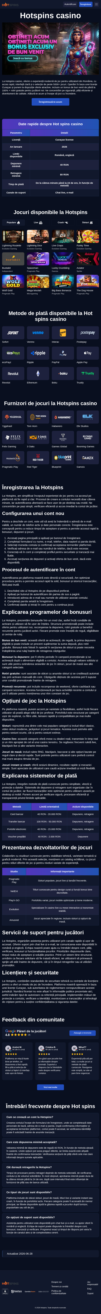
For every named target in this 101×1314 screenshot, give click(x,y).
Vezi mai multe (50, 1087)
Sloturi (85, 222)
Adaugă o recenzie (82, 1033)
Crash (61, 222)
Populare (11, 222)
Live (36, 222)
